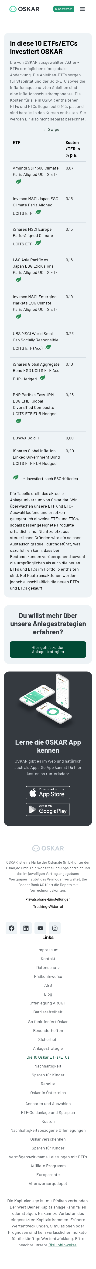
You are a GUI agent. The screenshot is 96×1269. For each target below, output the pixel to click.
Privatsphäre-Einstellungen (48, 899)
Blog (48, 994)
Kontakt (48, 958)
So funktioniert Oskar (48, 1021)
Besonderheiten (48, 1030)
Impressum (48, 949)
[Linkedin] (26, 928)
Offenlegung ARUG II (48, 1002)
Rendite (48, 1083)
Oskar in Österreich (48, 1092)
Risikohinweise (48, 976)
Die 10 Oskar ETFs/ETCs (48, 1057)
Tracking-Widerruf (48, 906)
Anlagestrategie (48, 1048)
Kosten (48, 1121)
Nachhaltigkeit (48, 1065)
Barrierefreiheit (48, 1011)
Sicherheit (48, 1039)
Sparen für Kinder (48, 1074)
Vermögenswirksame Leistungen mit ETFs (48, 1156)
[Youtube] (40, 928)
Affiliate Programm (48, 1165)
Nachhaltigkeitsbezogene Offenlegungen (48, 1130)
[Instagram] (55, 928)
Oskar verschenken (48, 1139)
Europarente (48, 1174)
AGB (48, 985)
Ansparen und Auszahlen (48, 1103)
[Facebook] (11, 928)
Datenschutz (48, 967)
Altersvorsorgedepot (48, 1183)
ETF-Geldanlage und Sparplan (48, 1112)
